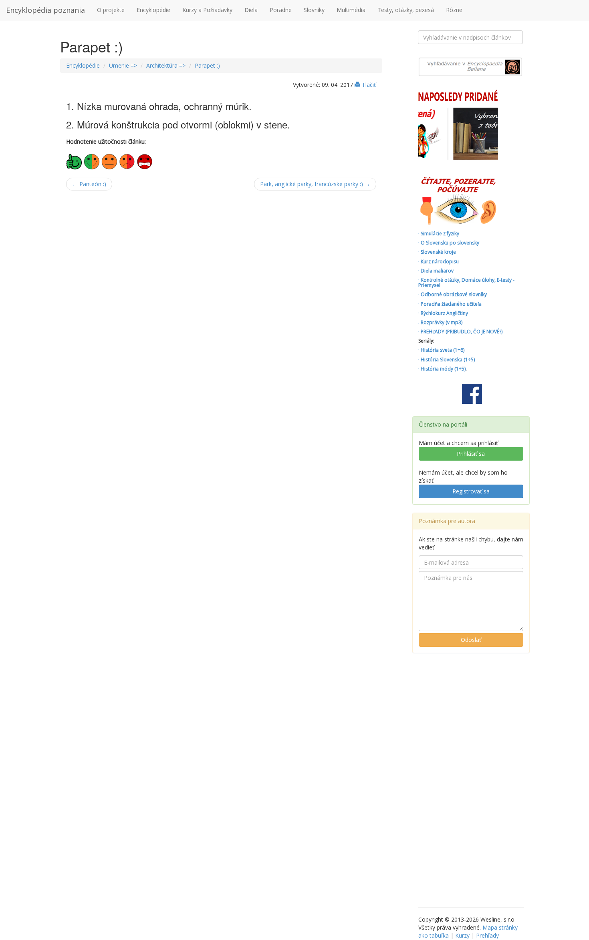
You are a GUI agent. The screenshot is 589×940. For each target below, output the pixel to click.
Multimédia (351, 10)
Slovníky (314, 10)
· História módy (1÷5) (442, 368)
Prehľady (487, 935)
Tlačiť (368, 84)
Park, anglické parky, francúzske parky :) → (315, 184)
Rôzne (454, 10)
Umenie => (123, 65)
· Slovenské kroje (437, 252)
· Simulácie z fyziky (438, 233)
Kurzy (462, 935)
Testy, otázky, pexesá (405, 10)
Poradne (281, 10)
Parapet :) (207, 65)
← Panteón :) (89, 184)
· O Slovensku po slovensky (448, 242)
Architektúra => (166, 65)
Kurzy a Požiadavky (207, 10)
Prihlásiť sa (471, 453)
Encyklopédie (153, 10)
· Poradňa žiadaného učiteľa (450, 304)
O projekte (111, 10)
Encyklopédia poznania (45, 10)
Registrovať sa (471, 491)
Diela (251, 10)
